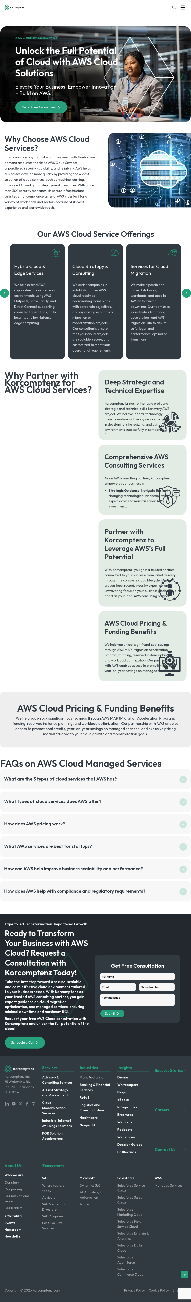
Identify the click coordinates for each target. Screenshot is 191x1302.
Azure (84, 1204)
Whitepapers (127, 1085)
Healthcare (89, 1117)
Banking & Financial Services (95, 1087)
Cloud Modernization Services (53, 1108)
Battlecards (126, 1152)
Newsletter (13, 1236)
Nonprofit (87, 1125)
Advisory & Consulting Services (57, 1080)
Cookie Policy (159, 1290)
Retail (84, 1097)
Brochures (125, 1114)
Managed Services (168, 1185)
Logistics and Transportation (92, 1107)
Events (9, 1223)
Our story (11, 1182)
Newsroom (12, 1229)
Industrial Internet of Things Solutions (57, 1123)
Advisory (48, 1197)
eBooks (123, 1100)
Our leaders (13, 1208)
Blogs (121, 1092)
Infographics (127, 1107)
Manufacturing (92, 1077)
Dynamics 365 (90, 1185)
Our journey (13, 1189)
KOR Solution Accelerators (52, 1136)
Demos (122, 1077)
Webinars (124, 1122)
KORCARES (13, 1216)
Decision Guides (129, 1144)
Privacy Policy (134, 1290)
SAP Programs (52, 1216)
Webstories (126, 1137)
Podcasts (124, 1129)
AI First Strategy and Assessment (55, 1092)
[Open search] (174, 7)
